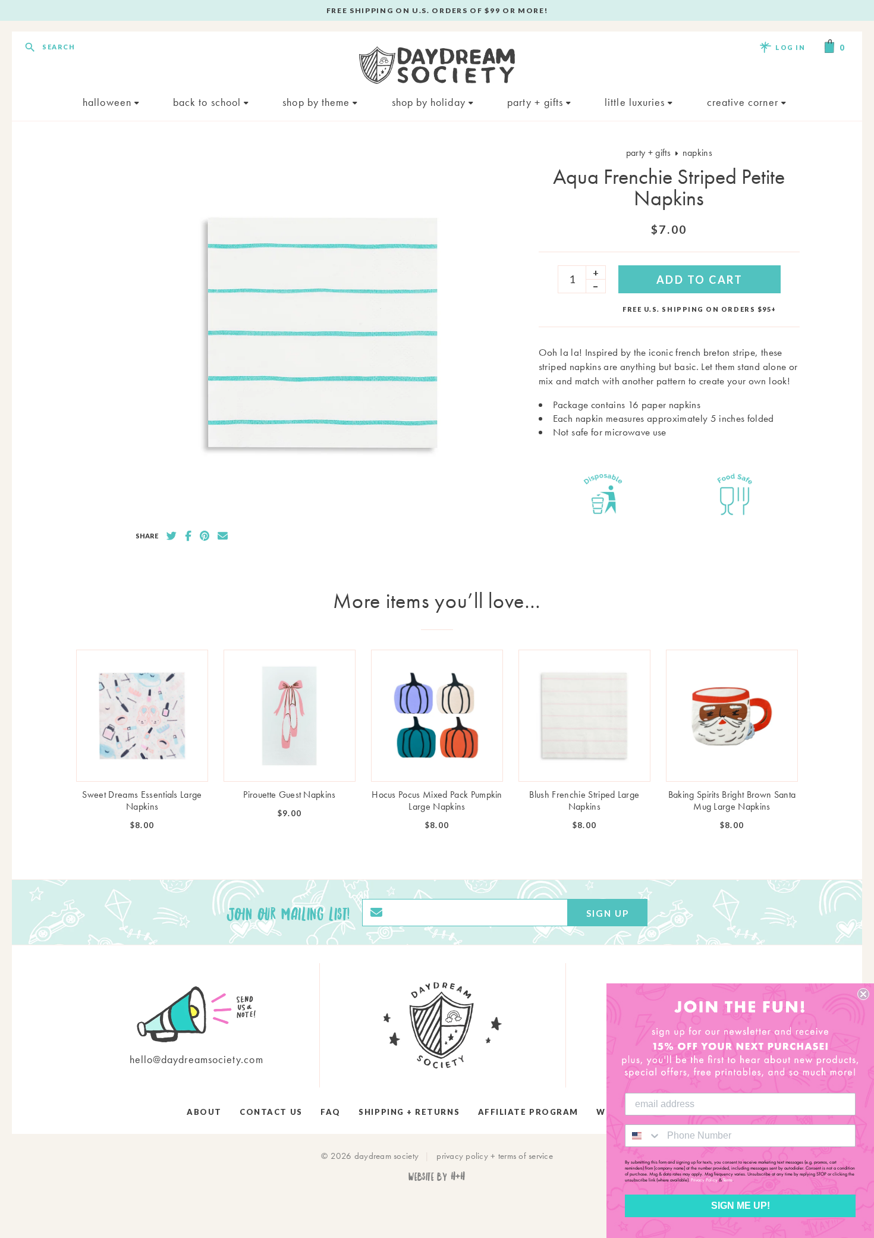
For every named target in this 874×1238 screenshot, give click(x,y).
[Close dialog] (863, 994)
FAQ (330, 1112)
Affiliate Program (528, 1112)
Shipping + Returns (409, 1112)
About (204, 1112)
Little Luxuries (636, 102)
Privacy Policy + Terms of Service (494, 1156)
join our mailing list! (288, 913)
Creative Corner (744, 102)
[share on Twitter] (171, 536)
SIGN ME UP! (740, 1206)
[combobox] (643, 1135)
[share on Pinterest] (204, 536)
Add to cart (699, 279)
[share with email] (223, 536)
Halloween (108, 102)
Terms (727, 1180)
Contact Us (271, 1112)
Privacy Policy (704, 1180)
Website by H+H (436, 1176)
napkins (697, 152)
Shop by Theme (317, 102)
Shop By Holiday (430, 102)
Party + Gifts (536, 102)
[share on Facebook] (188, 536)
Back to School (208, 102)
